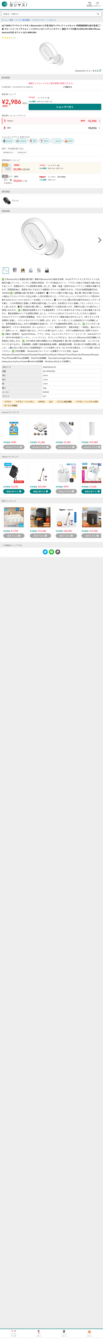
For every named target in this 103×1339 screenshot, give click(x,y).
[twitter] (45, 552)
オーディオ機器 (10, 405)
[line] (51, 552)
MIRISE (42, 401)
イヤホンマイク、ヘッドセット (44, 20)
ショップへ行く (65, 106)
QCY (51, 401)
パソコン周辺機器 (22, 20)
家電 (11, 20)
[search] (98, 13)
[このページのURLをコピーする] (57, 551)
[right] (99, 240)
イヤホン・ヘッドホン (25, 401)
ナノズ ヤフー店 (43, 98)
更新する (68, 87)
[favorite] (99, 26)
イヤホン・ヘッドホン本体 (87, 401)
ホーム (4, 20)
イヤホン (8, 401)
